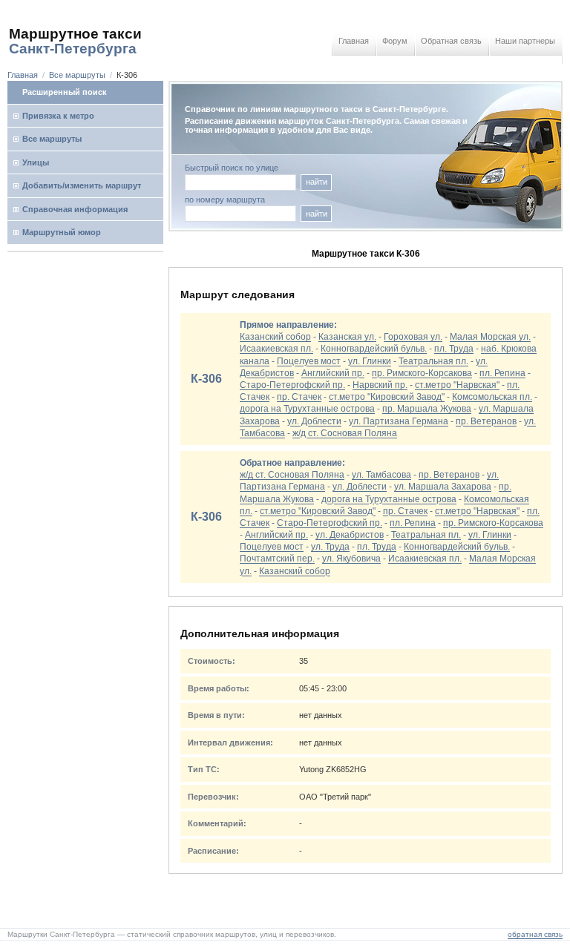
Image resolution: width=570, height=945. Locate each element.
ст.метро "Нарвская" (457, 385)
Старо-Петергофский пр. (292, 385)
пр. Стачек (299, 397)
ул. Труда (330, 546)
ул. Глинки (369, 361)
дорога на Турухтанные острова (307, 409)
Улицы (35, 162)
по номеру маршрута (225, 200)
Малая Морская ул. (490, 337)
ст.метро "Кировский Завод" (387, 397)
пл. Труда (454, 348)
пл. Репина (502, 373)
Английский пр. (332, 373)
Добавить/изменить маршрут (81, 185)
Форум (394, 40)
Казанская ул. (347, 337)
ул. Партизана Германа (398, 421)
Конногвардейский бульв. (374, 348)
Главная (353, 40)
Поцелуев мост (309, 361)
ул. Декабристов (349, 535)
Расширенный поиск (64, 92)
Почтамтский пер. (277, 558)
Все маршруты (77, 74)
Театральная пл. (433, 361)
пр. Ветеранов (486, 421)
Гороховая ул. (413, 337)
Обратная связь (451, 40)
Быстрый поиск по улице (231, 168)
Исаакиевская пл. (276, 348)
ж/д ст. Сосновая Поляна (344, 433)
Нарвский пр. (380, 385)
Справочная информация (75, 209)
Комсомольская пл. (492, 397)
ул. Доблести (314, 421)
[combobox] (240, 213)
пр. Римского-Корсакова (422, 373)
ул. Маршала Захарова (442, 486)
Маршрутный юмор (61, 232)
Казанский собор (275, 337)
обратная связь (535, 934)
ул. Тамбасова (381, 475)
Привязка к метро (58, 115)
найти (316, 181)
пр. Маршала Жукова (426, 409)
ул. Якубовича (351, 558)
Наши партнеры (525, 40)
